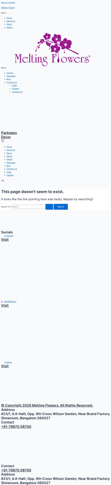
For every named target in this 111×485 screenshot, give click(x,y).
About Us (10, 21)
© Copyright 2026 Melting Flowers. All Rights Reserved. (47, 405)
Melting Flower (8, 7)
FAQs (14, 85)
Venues (9, 73)
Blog (8, 79)
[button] (55, 12)
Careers (15, 88)
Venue (9, 156)
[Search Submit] (49, 207)
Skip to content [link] (8, 2)
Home (9, 18)
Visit (5, 239)
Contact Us (11, 82)
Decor (9, 24)
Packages (10, 76)
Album (9, 27)
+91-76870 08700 (16, 427)
